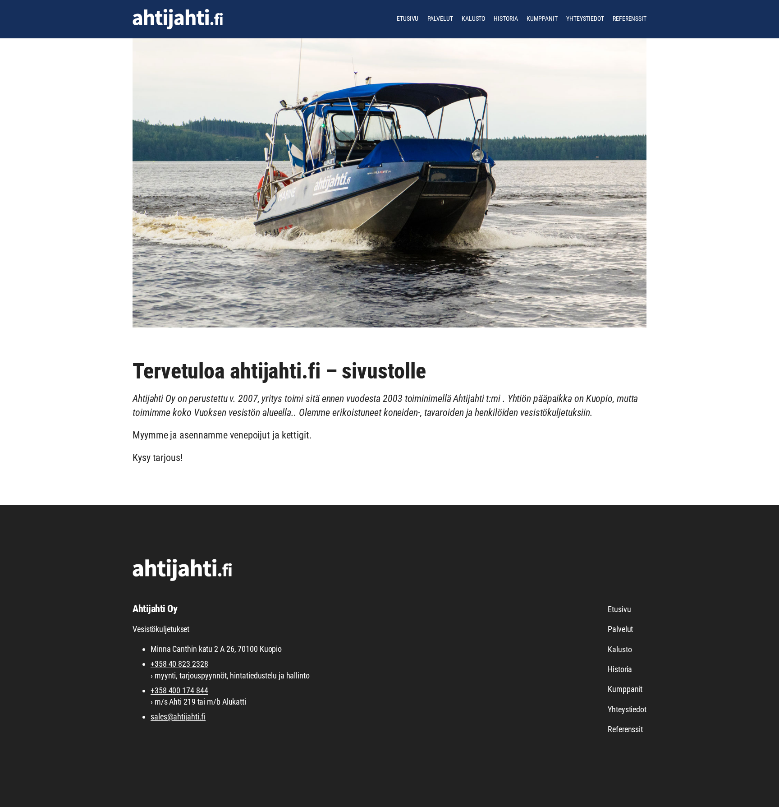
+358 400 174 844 (179, 690)
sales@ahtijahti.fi (178, 716)
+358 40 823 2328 (179, 664)
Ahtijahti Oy (155, 608)
